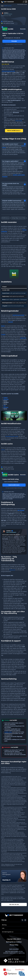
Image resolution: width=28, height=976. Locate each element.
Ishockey (5, 399)
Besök (14, 485)
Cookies (18, 942)
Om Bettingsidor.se (7, 932)
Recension (23, 29)
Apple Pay (23, 338)
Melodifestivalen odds (11, 436)
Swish (3, 326)
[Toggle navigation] (26, 1)
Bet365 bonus (5, 218)
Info (3, 928)
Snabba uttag (8, 732)
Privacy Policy (14, 945)
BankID (10, 322)
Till (14, 41)
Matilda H (6, 12)
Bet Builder (21, 510)
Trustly (3, 334)
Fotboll (5, 397)
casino (3, 449)
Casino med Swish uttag (10, 479)
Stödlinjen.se (18, 120)
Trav (4, 405)
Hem (2, 5)
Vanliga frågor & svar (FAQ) (18, 218)
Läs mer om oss (14, 904)
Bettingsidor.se (10, 942)
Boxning (5, 407)
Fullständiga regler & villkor (9, 47)
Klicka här (12, 569)
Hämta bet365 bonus (14, 130)
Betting (4, 925)
